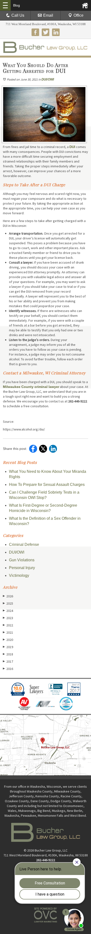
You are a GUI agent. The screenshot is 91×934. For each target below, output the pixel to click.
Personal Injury (22, 568)
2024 (8, 610)
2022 (8, 625)
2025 (8, 603)
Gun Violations (21, 560)
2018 (8, 654)
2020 (8, 639)
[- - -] (5, 5)
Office (78, 15)
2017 (8, 661)
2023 (8, 618)
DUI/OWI (47, 79)
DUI (72, 147)
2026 (8, 596)
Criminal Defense (24, 544)
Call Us (17, 15)
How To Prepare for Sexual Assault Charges (47, 484)
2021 (8, 632)
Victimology (19, 575)
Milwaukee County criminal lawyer (31, 387)
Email (48, 15)
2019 (8, 647)
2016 (8, 669)
